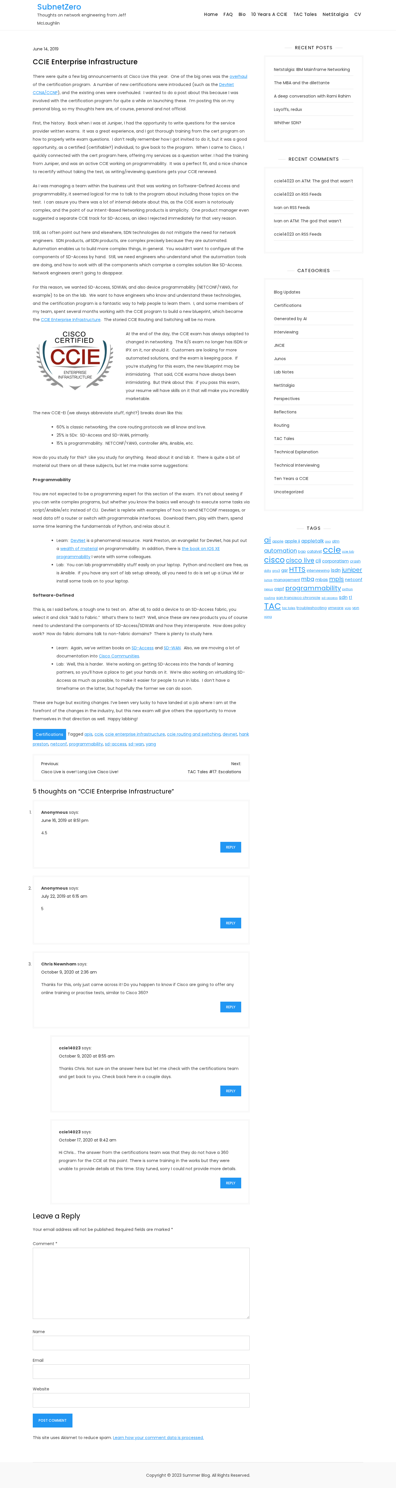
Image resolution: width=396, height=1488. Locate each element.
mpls (336, 579)
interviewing (318, 570)
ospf (279, 589)
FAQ (228, 14)
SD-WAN (172, 648)
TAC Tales (305, 14)
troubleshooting (312, 608)
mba (307, 579)
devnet (230, 734)
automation (280, 551)
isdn (336, 570)
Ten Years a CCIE (291, 478)
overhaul (238, 76)
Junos (280, 359)
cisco (274, 559)
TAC (272, 606)
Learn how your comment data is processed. (158, 1438)
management (287, 579)
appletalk (312, 541)
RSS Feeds (311, 194)
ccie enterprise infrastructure (135, 734)
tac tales (288, 608)
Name (39, 1332)
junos (268, 580)
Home (211, 14)
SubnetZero (59, 7)
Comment (45, 1244)
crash (355, 561)
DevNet (78, 540)
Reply (230, 847)
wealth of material (79, 548)
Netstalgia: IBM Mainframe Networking (312, 69)
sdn (343, 597)
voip (348, 608)
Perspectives (287, 399)
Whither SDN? (287, 123)
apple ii (292, 541)
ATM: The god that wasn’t (327, 181)
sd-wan (136, 744)
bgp (302, 551)
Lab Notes (284, 372)
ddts (267, 571)
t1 (350, 597)
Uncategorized (289, 492)
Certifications (49, 734)
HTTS (297, 569)
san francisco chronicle (298, 597)
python (347, 589)
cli (318, 560)
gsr (284, 570)
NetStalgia (335, 14)
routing (269, 598)
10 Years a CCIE (269, 14)
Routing (281, 425)
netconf (58, 744)
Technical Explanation (296, 452)
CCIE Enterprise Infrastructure (71, 319)
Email (38, 1360)
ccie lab (348, 551)
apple (278, 541)
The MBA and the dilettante (302, 83)
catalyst (314, 551)
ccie (99, 734)
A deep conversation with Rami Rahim (312, 96)
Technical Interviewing (296, 465)
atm (335, 541)
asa (328, 541)
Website (41, 1389)
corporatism (335, 561)
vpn (355, 608)
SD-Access (143, 648)
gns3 (276, 571)
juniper (352, 570)
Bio (242, 14)
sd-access (115, 744)
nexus (268, 589)
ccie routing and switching (194, 734)
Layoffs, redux (288, 109)
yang (151, 744)
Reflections (285, 412)
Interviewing (286, 332)
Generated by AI (290, 319)
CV (357, 14)
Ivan (278, 207)
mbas (321, 579)
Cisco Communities (119, 656)
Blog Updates (287, 292)
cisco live (300, 560)
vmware (336, 608)
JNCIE (279, 345)
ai (267, 540)
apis (88, 734)
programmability (86, 744)
